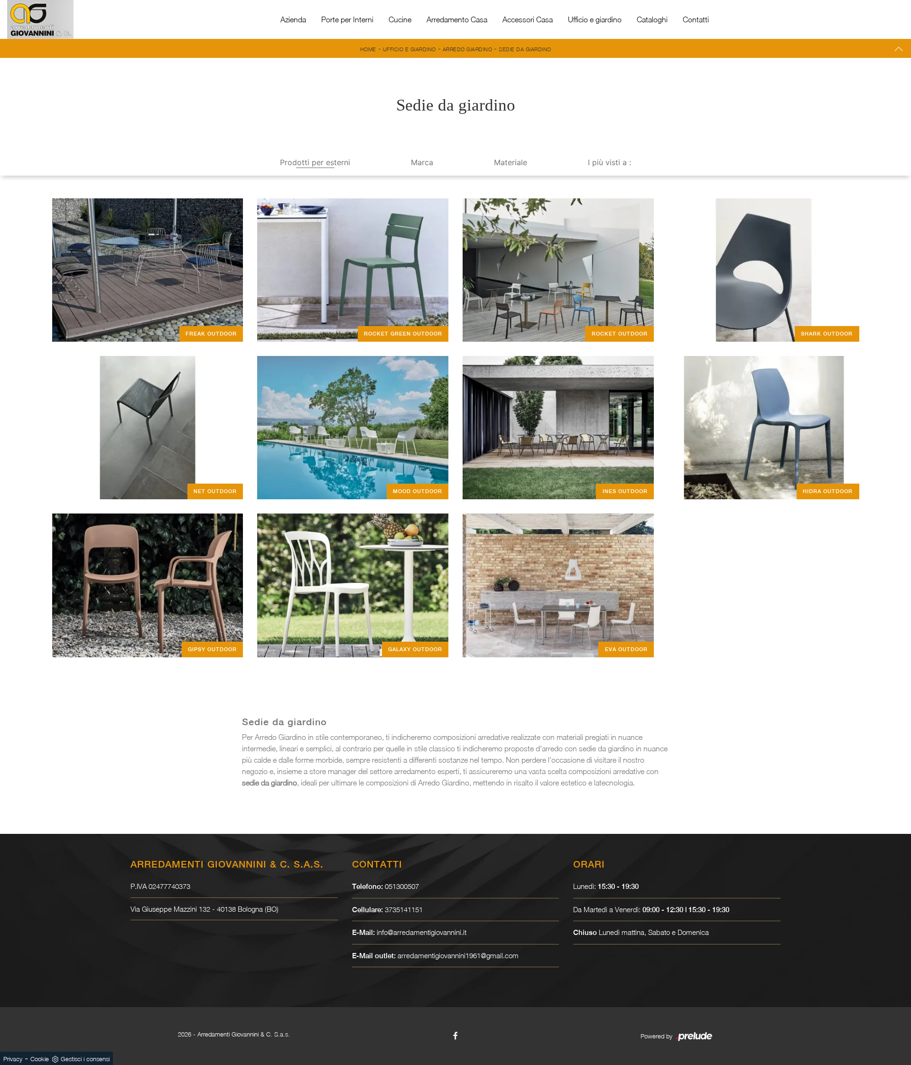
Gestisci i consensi (85, 1059)
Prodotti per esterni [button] (315, 162)
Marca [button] (422, 162)
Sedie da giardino (525, 49)
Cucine (400, 19)
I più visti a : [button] (609, 162)
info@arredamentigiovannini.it (421, 932)
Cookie (39, 1059)
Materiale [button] (510, 162)
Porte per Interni (347, 19)
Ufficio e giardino (595, 19)
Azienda (293, 19)
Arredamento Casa (457, 19)
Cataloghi (652, 19)
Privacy (12, 1059)
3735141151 (404, 909)
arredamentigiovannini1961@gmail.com (458, 955)
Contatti (696, 19)
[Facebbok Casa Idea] (455, 1035)
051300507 (402, 886)
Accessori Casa (527, 19)
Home (368, 49)
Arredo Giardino (468, 49)
